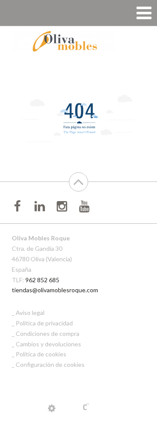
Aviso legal (30, 312)
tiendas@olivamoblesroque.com (55, 290)
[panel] (52, 407)
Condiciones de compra (47, 333)
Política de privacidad (44, 323)
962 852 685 (42, 280)
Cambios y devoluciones (48, 344)
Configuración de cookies (50, 364)
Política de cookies (41, 354)
